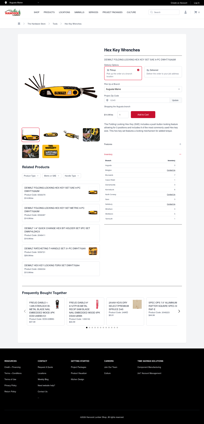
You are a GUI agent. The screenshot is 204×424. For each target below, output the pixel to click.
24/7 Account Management (149, 373)
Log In (197, 2)
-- (38, 397)
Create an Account (179, 2)
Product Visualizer (79, 373)
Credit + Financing (12, 367)
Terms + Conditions (13, 373)
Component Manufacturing (149, 367)
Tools (55, 23)
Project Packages (112, 12)
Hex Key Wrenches (73, 23)
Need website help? (46, 385)
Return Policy (10, 391)
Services (93, 12)
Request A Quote (45, 367)
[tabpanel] (61, 86)
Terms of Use (10, 379)
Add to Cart (143, 114)
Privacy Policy (10, 385)
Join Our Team (110, 367)
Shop (36, 12)
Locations (64, 12)
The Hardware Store (37, 23)
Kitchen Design (77, 379)
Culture (131, 12)
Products (49, 12)
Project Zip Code (111, 95)
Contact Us (171, 170)
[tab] (30, 134)
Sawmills (79, 12)
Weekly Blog (43, 379)
